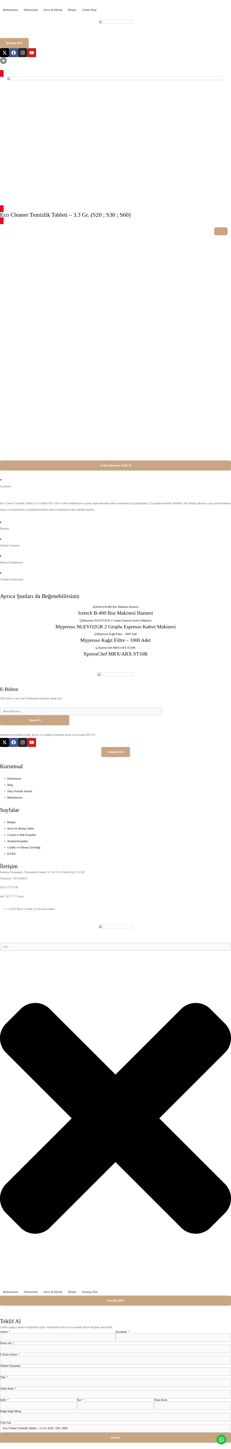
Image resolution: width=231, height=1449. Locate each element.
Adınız (4, 1331)
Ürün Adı (5, 1422)
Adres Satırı (7, 1388)
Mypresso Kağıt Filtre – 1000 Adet (115, 640)
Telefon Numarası (10, 1365)
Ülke (3, 1377)
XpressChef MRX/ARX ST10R (115, 654)
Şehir (3, 1400)
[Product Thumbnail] (220, 231)
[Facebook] (13, 52)
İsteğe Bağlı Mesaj (10, 1411)
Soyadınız (122, 1331)
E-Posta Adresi (9, 1354)
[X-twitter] (4, 52)
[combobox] (115, 946)
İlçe (79, 1400)
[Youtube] (31, 52)
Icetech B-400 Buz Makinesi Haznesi (115, 613)
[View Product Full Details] (115, 606)
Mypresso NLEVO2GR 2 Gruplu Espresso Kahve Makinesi (115, 626)
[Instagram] (22, 52)
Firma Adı (6, 1343)
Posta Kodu (160, 1400)
